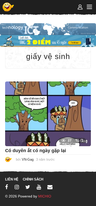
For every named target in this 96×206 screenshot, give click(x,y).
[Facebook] (6, 186)
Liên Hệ (11, 179)
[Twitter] (27, 186)
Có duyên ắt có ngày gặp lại (35, 150)
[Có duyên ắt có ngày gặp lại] (48, 113)
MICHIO (44, 196)
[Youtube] (39, 186)
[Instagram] (17, 186)
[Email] (49, 186)
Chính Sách (33, 179)
